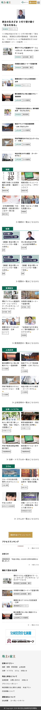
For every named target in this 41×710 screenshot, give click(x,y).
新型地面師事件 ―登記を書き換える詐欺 (30, 423)
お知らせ (24, 671)
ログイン (24, 2)
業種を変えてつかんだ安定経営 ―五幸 (10, 328)
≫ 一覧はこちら (33, 548)
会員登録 (32, 2)
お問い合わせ (15, 680)
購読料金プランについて (20, 534)
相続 (3, 667)
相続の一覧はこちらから (28, 222)
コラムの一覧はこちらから (28, 519)
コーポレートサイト (17, 700)
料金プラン (27, 687)
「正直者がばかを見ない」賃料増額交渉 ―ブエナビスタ (27, 109)
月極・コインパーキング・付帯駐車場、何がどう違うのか (29, 505)
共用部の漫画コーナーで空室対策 (26, 64)
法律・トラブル (7, 671)
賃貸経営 (14, 667)
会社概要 (5, 700)
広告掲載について (8, 691)
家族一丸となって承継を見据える (29, 207)
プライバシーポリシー (10, 684)
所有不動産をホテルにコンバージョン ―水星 (27, 139)
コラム (17, 671)
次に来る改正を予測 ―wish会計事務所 (29, 243)
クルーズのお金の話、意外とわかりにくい (10, 480)
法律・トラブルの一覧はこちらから (24, 459)
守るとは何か (7, 503)
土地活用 (22, 667)
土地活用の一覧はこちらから (27, 402)
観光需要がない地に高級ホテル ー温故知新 (10, 364)
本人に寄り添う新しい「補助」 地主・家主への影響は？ (10, 424)
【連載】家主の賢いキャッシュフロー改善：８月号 (10, 244)
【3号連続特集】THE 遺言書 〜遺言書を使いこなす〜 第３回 (10, 208)
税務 (8, 667)
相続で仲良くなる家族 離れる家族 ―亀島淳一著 (10, 184)
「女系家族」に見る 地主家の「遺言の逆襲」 (30, 480)
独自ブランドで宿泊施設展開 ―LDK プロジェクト (30, 365)
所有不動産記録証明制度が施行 (10, 447)
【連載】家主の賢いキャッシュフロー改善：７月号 (29, 267)
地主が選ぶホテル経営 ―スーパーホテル (26, 154)
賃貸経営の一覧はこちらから (27, 343)
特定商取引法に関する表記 (11, 687)
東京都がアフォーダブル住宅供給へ (29, 447)
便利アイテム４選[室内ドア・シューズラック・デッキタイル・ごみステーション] (27, 50)
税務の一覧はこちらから (28, 281)
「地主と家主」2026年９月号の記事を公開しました (20, 560)
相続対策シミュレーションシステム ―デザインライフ (30, 184)
